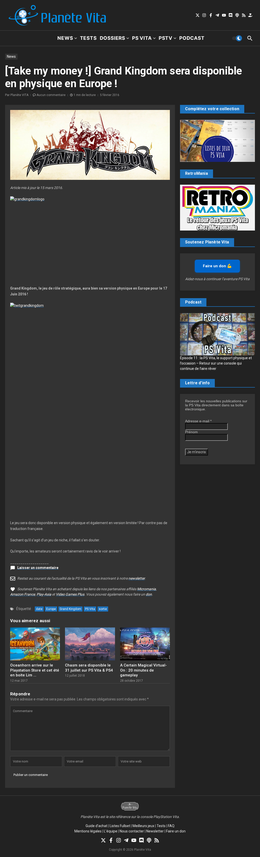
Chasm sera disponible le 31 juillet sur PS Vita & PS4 (89, 668)
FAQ (171, 826)
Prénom (191, 432)
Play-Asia (44, 594)
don (149, 594)
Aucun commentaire (51, 95)
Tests (88, 38)
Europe (51, 609)
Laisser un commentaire (37, 568)
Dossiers (112, 38)
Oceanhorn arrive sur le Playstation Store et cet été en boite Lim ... (34, 670)
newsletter (136, 578)
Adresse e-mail (198, 421)
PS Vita (142, 38)
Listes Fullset (120, 826)
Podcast (192, 38)
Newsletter (155, 831)
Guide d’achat (96, 826)
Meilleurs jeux (143, 826)
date (39, 609)
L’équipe (110, 831)
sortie (103, 609)
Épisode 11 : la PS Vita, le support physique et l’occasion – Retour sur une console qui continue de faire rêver (216, 363)
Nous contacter (132, 831)
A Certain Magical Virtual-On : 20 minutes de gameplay (143, 670)
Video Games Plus (70, 594)
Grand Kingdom (70, 609)
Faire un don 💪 (217, 266)
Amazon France (22, 594)
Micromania (146, 589)
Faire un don (176, 831)
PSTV (165, 38)
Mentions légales (88, 831)
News (65, 38)
